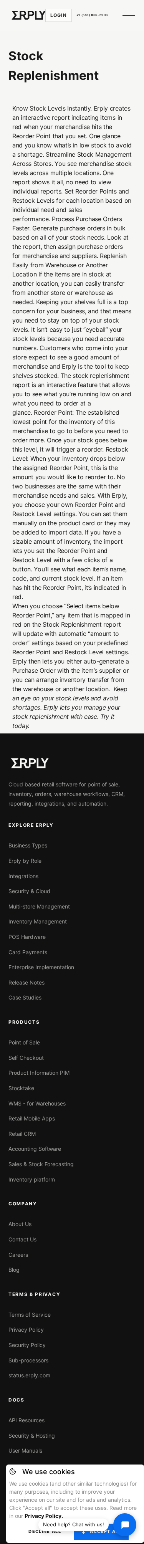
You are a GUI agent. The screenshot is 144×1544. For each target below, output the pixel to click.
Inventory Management (37, 921)
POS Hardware (27, 936)
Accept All (105, 1531)
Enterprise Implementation (41, 967)
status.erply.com (29, 1375)
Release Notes (26, 982)
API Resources (26, 1420)
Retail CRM (22, 1133)
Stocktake (21, 1088)
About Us (19, 1224)
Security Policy (27, 1345)
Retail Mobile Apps (31, 1118)
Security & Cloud (29, 891)
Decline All (44, 1531)
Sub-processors (28, 1360)
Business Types (27, 845)
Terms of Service (29, 1314)
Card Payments (27, 952)
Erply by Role (24, 860)
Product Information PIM (39, 1072)
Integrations (23, 876)
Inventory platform (31, 1179)
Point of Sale (24, 1042)
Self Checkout (26, 1057)
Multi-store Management (39, 906)
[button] (125, 15)
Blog (14, 1269)
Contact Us (22, 1239)
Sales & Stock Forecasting (41, 1164)
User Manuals (25, 1450)
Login (58, 15)
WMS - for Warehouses (37, 1103)
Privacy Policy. (44, 1516)
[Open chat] (124, 1524)
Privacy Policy (26, 1329)
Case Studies (24, 997)
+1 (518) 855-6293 (92, 15)
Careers (18, 1254)
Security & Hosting (31, 1435)
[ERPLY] (28, 15)
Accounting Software (34, 1148)
